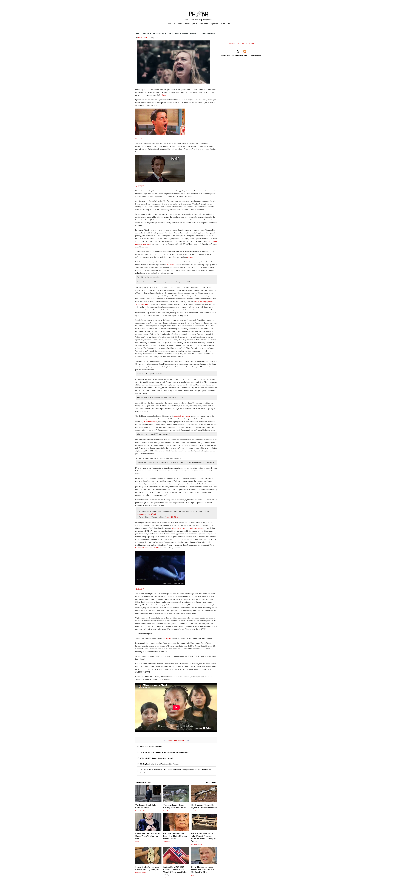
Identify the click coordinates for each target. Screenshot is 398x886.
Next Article (182, 740)
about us (231, 43)
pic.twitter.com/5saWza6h (146, 514)
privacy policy (241, 43)
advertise (251, 43)
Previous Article (171, 740)
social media (204, 24)
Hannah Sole (142, 37)
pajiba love (214, 24)
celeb (180, 24)
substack (187, 24)
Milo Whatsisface (150, 421)
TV (149, 37)
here (164, 95)
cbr (229, 24)
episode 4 (190, 257)
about (223, 24)
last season (170, 264)
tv (174, 24)
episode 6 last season (182, 416)
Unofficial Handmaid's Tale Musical (148, 547)
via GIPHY (139, 138)
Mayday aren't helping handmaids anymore (188, 528)
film (169, 24)
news (195, 24)
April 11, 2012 (172, 517)
